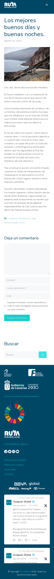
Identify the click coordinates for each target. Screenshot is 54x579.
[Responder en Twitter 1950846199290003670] (14, 540)
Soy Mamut (25, 571)
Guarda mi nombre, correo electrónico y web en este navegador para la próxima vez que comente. (27, 306)
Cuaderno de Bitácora (19, 218)
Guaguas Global (22, 501)
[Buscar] (43, 354)
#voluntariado (37, 532)
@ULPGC (25, 532)
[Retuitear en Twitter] (20, 498)
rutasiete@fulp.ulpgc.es (16, 444)
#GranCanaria (20, 535)
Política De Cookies (13, 464)
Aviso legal (10, 469)
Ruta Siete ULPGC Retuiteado (33, 498)
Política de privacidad (15, 460)
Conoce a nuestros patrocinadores (21, 396)
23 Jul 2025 (33, 559)
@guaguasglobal (19, 505)
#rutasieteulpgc (39, 529)
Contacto (9, 474)
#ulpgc (16, 532)
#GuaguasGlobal (21, 529)
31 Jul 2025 (33, 505)
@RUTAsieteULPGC (23, 509)
